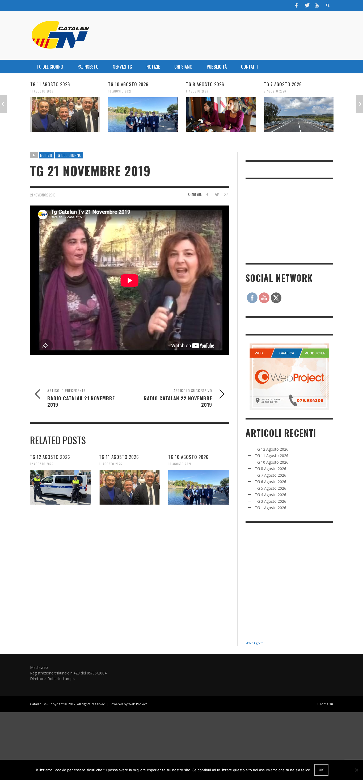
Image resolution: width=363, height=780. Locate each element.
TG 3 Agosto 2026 (270, 501)
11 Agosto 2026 (41, 91)
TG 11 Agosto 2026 (50, 84)
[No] (356, 770)
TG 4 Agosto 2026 (270, 494)
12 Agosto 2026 (41, 464)
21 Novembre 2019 (43, 194)
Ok (321, 770)
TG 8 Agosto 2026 (205, 84)
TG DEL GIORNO (69, 155)
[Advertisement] (285, 220)
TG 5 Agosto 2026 (270, 488)
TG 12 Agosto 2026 (50, 457)
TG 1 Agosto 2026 (270, 507)
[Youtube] (317, 5)
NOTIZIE (46, 155)
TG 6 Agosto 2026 (270, 481)
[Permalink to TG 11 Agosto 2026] (65, 114)
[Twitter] (307, 5)
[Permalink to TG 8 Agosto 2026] (221, 114)
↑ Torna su (325, 704)
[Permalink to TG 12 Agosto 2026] (60, 487)
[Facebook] (297, 5)
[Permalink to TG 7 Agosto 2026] (299, 114)
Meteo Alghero (254, 643)
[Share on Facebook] (207, 194)
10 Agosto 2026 (120, 91)
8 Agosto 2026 (197, 91)
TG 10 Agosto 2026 (128, 84)
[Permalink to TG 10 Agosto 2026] (143, 114)
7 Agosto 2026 (275, 91)
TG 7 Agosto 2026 (283, 84)
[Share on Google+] (225, 194)
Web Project (137, 704)
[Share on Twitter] (216, 194)
